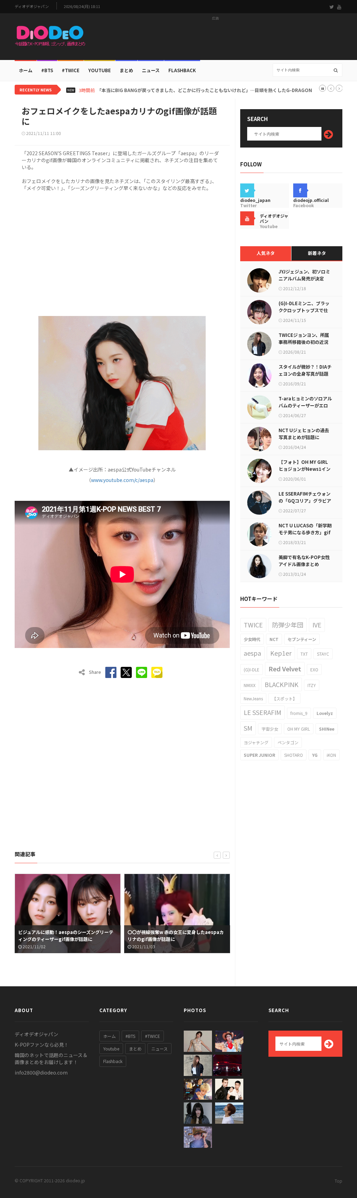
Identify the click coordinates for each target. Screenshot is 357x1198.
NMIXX (250, 685)
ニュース (151, 70)
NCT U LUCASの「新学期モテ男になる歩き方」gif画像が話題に (305, 532)
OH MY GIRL (298, 729)
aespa (252, 652)
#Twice (70, 70)
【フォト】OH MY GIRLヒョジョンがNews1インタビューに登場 (305, 469)
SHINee (326, 729)
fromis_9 (298, 713)
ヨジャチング (256, 742)
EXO (314, 669)
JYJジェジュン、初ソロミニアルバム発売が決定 (304, 275)
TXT (304, 654)
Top (338, 1181)
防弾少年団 (287, 624)
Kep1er (280, 652)
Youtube (111, 1049)
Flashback (182, 70)
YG (315, 755)
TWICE (253, 624)
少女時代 (252, 639)
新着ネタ (317, 253)
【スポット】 (284, 698)
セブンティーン (302, 639)
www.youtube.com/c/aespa (122, 479)
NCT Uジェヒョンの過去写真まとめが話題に (304, 433)
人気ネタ (266, 253)
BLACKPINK (281, 684)
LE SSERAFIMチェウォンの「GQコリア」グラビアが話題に (305, 500)
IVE (316, 624)
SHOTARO (293, 755)
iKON (331, 755)
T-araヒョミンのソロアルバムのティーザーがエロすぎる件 (305, 405)
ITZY (311, 685)
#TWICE (152, 1036)
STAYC (323, 654)
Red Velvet (284, 668)
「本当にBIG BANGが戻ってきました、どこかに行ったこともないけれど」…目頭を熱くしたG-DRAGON (204, 90)
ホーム (25, 70)
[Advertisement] (215, 38)
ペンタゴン (288, 742)
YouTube (99, 70)
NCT (274, 639)
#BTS (47, 70)
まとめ (126, 70)
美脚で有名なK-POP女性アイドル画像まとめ (304, 560)
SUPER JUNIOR (259, 755)
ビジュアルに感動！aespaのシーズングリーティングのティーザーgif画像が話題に (63, 935)
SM (248, 727)
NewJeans (253, 698)
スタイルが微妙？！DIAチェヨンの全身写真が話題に (305, 373)
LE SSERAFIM (262, 712)
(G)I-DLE (251, 669)
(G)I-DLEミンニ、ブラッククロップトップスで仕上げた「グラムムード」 (304, 310)
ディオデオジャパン (32, 6)
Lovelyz (325, 713)
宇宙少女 (269, 729)
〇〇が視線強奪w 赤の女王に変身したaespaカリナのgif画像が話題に (173, 935)
